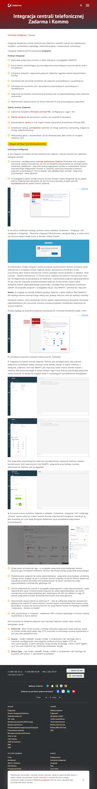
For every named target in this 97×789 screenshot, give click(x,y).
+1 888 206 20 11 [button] (15, 671)
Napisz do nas (77, 671)
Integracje (53, 763)
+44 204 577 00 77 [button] (15, 675)
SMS (9, 745)
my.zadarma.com (18, 183)
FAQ (51, 766)
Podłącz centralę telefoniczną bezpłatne (27, 144)
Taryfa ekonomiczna (57, 722)
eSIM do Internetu (14, 742)
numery (28, 122)
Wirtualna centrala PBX (40, 111)
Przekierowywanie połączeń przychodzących (23, 728)
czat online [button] (77, 676)
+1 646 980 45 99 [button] (32, 671)
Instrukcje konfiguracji (17, 35)
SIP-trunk (11, 719)
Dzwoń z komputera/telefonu (18, 713)
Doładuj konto (55, 757)
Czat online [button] (54, 769)
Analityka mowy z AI (15, 716)
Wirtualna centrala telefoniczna (19, 733)
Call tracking (12, 739)
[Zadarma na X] (63, 692)
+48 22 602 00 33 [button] (49, 671)
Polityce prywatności (42, 780)
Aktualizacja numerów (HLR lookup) (20, 722)
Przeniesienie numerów (16, 730)
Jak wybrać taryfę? (56, 716)
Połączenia (11, 711)
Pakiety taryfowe (18, 117)
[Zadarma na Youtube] (73, 692)
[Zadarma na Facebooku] (58, 692)
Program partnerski (14, 769)
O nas (9, 757)
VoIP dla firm (12, 766)
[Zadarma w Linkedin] (68, 692)
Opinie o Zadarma (14, 763)
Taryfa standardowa (57, 719)
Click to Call (12, 736)
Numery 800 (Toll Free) (58, 728)
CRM (9, 748)
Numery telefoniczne (15, 725)
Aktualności (12, 760)
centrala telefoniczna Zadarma (49, 161)
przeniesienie (35, 127)
